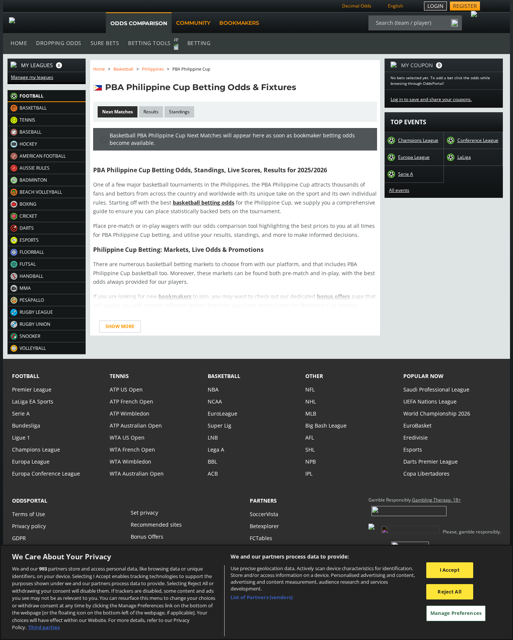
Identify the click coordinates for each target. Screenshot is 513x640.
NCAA (215, 401)
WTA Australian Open (137, 473)
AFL (309, 437)
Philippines (153, 69)
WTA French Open (132, 449)
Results (150, 111)
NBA (213, 389)
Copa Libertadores (426, 473)
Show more (120, 326)
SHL (310, 449)
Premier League (31, 389)
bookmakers (175, 296)
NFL (310, 389)
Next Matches (117, 111)
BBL (212, 461)
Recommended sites (156, 524)
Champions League (418, 140)
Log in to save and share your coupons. (431, 99)
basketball (224, 375)
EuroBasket (417, 425)
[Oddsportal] (47, 23)
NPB (310, 461)
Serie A (405, 174)
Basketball (123, 69)
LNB (213, 437)
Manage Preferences (455, 613)
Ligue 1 (21, 437)
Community (193, 23)
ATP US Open (126, 389)
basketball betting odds (203, 202)
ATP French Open (131, 401)
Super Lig (219, 425)
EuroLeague (222, 413)
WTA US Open (127, 437)
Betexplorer (264, 526)
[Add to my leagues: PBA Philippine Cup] (303, 87)
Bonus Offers (147, 536)
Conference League (477, 140)
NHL (310, 401)
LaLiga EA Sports (32, 401)
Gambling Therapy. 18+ (436, 500)
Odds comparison (138, 23)
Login (435, 5)
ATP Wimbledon (129, 413)
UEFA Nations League (430, 401)
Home (19, 43)
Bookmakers (239, 23)
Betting (199, 43)
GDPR (19, 538)
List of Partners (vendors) (262, 597)
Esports (412, 449)
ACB (213, 473)
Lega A (216, 449)
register (465, 5)
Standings (179, 111)
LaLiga (464, 157)
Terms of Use (28, 514)
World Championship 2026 (436, 413)
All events (399, 190)
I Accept (450, 569)
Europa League (414, 157)
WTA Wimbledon (130, 461)
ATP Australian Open (136, 425)
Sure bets (105, 43)
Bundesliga (26, 425)
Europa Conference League (46, 473)
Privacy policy (29, 526)
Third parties (44, 627)
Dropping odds (58, 43)
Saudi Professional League (436, 389)
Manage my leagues (32, 77)
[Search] (454, 22)
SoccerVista (264, 514)
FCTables (261, 538)
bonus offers (333, 296)
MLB (310, 413)
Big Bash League (326, 425)
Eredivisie (415, 437)
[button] (47, 96)
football (25, 375)
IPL (308, 473)
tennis (119, 375)
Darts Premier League (430, 461)
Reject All (449, 591)
